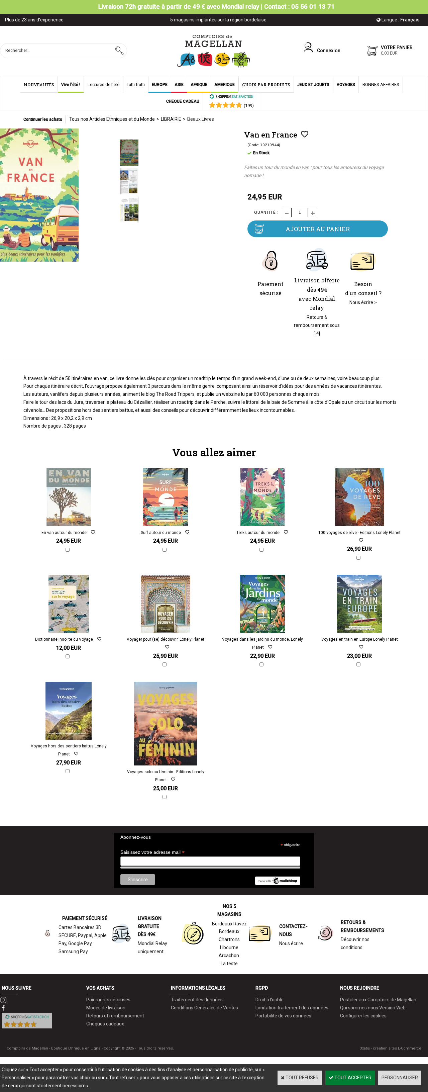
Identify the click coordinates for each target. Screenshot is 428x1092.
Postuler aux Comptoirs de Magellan (378, 999)
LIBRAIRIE (171, 119)
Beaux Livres (200, 119)
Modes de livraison (105, 1007)
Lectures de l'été (103, 84)
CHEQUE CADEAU (182, 101)
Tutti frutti (136, 84)
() (249, 105)
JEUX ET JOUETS (313, 84)
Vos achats (100, 988)
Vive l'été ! (70, 84)
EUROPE (160, 84)
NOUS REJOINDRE (359, 988)
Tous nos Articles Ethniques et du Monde (112, 119)
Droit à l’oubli (268, 999)
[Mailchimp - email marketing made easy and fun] (277, 883)
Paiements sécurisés (108, 999)
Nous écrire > (363, 302)
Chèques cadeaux (105, 1023)
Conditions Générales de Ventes (204, 1007)
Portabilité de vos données (283, 1015)
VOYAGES (346, 84)
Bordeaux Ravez (229, 923)
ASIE (179, 84)
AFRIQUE (199, 84)
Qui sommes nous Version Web (373, 1007)
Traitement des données (197, 999)
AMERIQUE (224, 84)
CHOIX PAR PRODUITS (266, 84)
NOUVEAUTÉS (39, 84)
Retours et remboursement (115, 1015)
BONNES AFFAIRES (380, 84)
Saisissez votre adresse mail (152, 852)
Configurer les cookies (363, 1015)
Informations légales (198, 988)
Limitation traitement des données (291, 1007)
